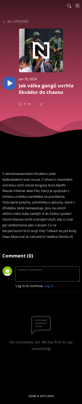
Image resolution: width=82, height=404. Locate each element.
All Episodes (18, 21)
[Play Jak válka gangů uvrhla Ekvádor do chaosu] (9, 83)
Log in (49, 286)
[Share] (41, 104)
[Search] (69, 6)
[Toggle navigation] (77, 5)
